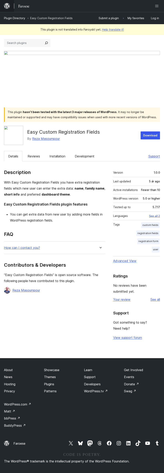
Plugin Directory (14, 18)
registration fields (147, 233)
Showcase (51, 370)
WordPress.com (17, 404)
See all (155, 299)
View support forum (127, 338)
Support (154, 156)
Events (129, 377)
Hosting (9, 384)
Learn (88, 370)
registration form (148, 241)
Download (150, 135)
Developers (92, 384)
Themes (50, 377)
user (155, 249)
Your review (121, 299)
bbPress (12, 418)
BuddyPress (15, 425)
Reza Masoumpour (46, 139)
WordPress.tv (96, 391)
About (8, 370)
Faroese (19, 443)
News (8, 377)
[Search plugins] (46, 43)
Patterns (50, 391)
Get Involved (133, 370)
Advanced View (124, 261)
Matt (9, 411)
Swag (130, 391)
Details (13, 156)
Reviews (34, 156)
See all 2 (154, 216)
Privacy (9, 391)
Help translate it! (113, 29)
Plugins (49, 384)
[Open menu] (157, 6)
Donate (131, 384)
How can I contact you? (22, 248)
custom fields (150, 225)
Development (84, 156)
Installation (57, 156)
